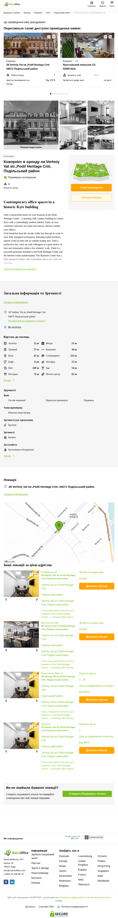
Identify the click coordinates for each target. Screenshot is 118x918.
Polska (101, 861)
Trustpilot (8, 823)
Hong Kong (104, 866)
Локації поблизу (91, 197)
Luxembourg (85, 856)
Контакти (36, 878)
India (100, 876)
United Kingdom (83, 863)
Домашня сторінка (12, 13)
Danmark (64, 856)
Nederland (65, 880)
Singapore (103, 871)
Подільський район (62, 13)
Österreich (83, 884)
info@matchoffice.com (14, 870)
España (82, 869)
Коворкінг (38, 13)
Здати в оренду (40, 868)
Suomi (62, 871)
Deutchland (65, 876)
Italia (80, 879)
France (82, 874)
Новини (35, 882)
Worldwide (103, 880)
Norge (62, 866)
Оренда (27, 13)
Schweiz (102, 856)
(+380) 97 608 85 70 (14, 874)
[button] (48, 37)
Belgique (64, 885)
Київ (48, 13)
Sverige (63, 861)
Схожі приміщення (91, 187)
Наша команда (39, 873)
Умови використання (100, 897)
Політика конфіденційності (73, 897)
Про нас (36, 863)
